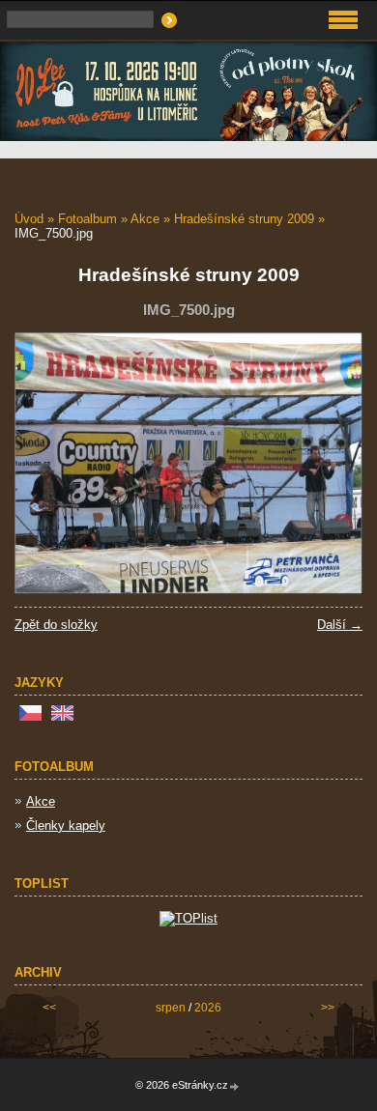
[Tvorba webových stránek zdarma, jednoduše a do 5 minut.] (235, 1086)
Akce (145, 219)
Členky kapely (65, 825)
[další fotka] (331, 463)
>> (327, 1007)
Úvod (29, 219)
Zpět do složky (56, 624)
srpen (171, 1007)
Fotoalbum (87, 219)
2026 (207, 1007)
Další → (339, 624)
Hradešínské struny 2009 (244, 219)
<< (49, 1007)
